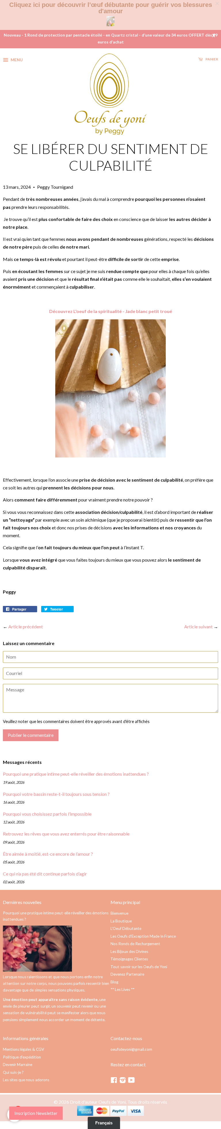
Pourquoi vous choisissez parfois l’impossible (47, 814)
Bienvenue (119, 913)
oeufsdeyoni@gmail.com (131, 1049)
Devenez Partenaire (127, 974)
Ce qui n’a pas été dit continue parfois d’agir (45, 873)
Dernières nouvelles (22, 902)
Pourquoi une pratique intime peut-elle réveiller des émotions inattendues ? (76, 774)
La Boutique (121, 921)
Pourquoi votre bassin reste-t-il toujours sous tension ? (56, 794)
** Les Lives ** (122, 989)
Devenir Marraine (17, 1064)
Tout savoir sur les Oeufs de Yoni (138, 966)
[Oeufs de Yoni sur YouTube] (131, 1081)
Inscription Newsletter (36, 1113)
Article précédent (25, 626)
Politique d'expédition (22, 1057)
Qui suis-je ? (13, 1072)
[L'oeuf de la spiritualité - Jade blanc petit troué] (110, 455)
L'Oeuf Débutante (125, 928)
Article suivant (198, 626)
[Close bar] (217, 3)
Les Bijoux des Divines (129, 951)
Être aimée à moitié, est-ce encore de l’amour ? (48, 854)
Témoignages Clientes (129, 959)
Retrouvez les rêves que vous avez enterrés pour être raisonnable (66, 833)
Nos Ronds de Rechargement (135, 943)
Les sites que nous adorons (26, 1079)
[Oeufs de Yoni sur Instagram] (122, 1081)
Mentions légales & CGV (23, 1049)
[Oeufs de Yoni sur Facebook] (113, 1081)
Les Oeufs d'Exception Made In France (143, 936)
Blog (114, 982)
